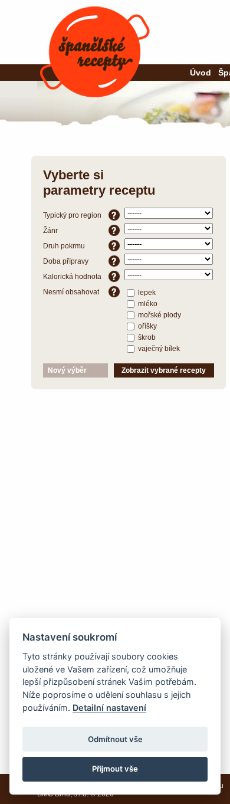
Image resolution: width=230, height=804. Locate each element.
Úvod (200, 72)
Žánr (50, 231)
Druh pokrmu (64, 246)
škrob (146, 337)
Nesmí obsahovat (71, 292)
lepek (146, 292)
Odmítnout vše (115, 739)
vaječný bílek (158, 348)
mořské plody (158, 314)
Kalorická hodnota (72, 277)
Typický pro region (72, 215)
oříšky (146, 325)
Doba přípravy (65, 261)
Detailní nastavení (109, 708)
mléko (146, 303)
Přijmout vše (115, 768)
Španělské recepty (95, 51)
